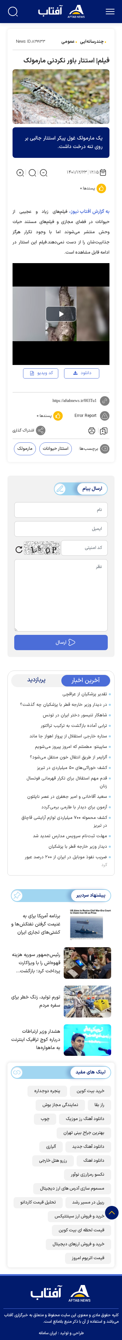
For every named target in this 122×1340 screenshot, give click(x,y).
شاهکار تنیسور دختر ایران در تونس (75, 715)
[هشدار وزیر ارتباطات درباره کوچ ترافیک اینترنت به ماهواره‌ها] (85, 1039)
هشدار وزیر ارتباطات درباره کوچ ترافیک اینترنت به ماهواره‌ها (35, 1039)
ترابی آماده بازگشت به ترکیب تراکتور (74, 725)
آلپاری (51, 1146)
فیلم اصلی (75, 392)
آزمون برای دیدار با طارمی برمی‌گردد (74, 807)
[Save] (104, 430)
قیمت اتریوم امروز (88, 1258)
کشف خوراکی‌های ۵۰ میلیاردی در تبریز (72, 768)
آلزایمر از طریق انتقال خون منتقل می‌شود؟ (68, 757)
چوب (45, 1119)
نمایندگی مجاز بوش (60, 1105)
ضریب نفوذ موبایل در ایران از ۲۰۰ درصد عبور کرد (66, 861)
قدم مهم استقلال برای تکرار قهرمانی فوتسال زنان (66, 782)
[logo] (62, 10)
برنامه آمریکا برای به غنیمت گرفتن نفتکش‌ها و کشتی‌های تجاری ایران (35, 924)
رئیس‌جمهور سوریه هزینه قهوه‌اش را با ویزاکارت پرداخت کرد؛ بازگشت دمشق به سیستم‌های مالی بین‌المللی (36, 963)
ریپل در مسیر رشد (88, 1202)
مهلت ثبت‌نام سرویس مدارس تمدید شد (70, 836)
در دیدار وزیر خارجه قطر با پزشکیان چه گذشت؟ (63, 704)
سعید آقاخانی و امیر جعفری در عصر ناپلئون (67, 796)
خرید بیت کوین (90, 1091)
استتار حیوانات (55, 448)
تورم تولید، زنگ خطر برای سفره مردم (35, 1001)
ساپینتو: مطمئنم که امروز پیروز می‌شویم (71, 747)
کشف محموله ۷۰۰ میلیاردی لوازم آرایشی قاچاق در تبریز (64, 821)
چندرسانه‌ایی (92, 41)
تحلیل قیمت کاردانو (38, 1202)
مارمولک (25, 448)
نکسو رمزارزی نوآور (87, 1174)
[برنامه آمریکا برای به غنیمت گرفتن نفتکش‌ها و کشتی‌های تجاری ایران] (85, 924)
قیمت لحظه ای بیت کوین (81, 1230)
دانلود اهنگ (93, 1160)
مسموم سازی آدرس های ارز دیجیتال (72, 1188)
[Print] (91, 430)
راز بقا (99, 1105)
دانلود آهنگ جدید (88, 1146)
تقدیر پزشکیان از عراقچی (84, 694)
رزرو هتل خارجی (53, 1160)
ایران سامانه (48, 1333)
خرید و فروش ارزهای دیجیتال (78, 1244)
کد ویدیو (45, 373)
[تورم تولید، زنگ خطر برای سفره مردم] (85, 1001)
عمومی (68, 41)
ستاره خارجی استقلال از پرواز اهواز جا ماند (68, 736)
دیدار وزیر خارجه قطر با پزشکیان (77, 846)
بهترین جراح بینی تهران (83, 1133)
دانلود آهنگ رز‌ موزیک (85, 1119)
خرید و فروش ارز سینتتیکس (79, 1216)
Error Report (86, 416)
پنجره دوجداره (47, 1091)
